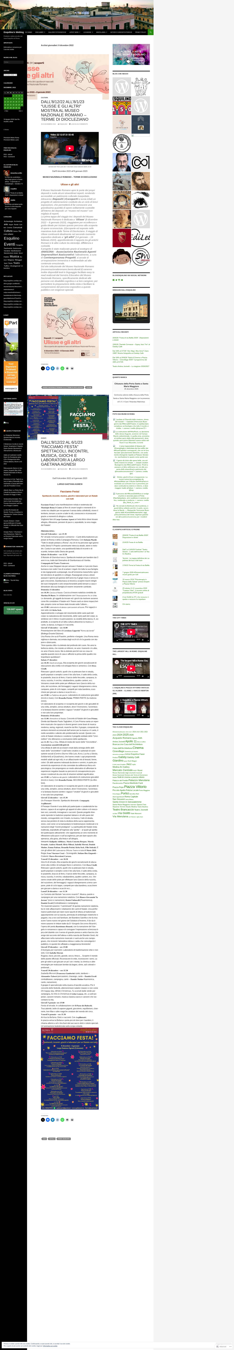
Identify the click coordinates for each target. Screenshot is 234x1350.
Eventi (43, 438)
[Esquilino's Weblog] (122, 143)
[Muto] (143, 640)
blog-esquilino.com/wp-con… (13, 281)
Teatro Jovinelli (141, 810)
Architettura (18, 221)
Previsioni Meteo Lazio (11, 140)
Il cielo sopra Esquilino (119, 764)
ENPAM (127, 754)
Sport (5, 263)
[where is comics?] (122, 257)
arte (6, 224)
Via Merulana (120, 816)
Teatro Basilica (142, 807)
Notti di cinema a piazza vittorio (130, 777)
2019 (134, 732)
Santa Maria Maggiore (121, 804)
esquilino (63, 124)
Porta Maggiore (144, 790)
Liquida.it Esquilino (13, 431)
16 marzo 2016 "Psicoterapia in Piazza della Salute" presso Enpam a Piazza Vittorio (135, 581)
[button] (125, 314)
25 (22, 105)
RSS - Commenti (9, 157)
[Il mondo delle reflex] (122, 86)
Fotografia (19, 245)
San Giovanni (119, 799)
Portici (125, 793)
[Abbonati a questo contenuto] (4, 431)
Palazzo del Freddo (120, 780)
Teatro (16, 263)
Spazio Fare (141, 804)
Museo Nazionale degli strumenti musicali (127, 773)
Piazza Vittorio (135, 787)
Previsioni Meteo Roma (11, 138)
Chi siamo (28, 32)
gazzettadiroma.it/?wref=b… (13, 298)
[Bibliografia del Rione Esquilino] (141, 124)
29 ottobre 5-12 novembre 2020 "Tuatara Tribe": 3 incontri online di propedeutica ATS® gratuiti (135, 590)
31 (19, 108)
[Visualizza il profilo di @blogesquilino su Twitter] (116, 280)
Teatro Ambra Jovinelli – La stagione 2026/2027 (131, 366)
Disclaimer (39, 32)
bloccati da (14, 610)
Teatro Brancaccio (123, 809)
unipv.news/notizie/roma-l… (13, 292)
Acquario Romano (122, 738)
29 (13, 108)
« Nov (6, 111)
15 (13, 102)
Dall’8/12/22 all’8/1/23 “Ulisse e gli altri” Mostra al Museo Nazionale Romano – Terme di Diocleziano (64, 110)
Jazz (129, 764)
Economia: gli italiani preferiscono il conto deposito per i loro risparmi (14, 206)
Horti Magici (132, 761)
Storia (10, 263)
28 (11, 108)
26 (5, 108)
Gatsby (122, 757)
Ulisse (89, 387)
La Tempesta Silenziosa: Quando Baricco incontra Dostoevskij (12, 437)
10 (19, 99)
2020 (138, 732)
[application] (131, 631)
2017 (130, 732)
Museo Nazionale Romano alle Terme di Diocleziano (63, 387)
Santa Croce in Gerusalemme (127, 802)
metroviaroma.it (9, 289)
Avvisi (16, 224)
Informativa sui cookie (50, 1346)
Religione (11, 260)
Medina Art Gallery (121, 767)
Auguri (11, 224)
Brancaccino (118, 744)
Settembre (133, 804)
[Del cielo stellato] (141, 238)
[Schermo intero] (147, 640)
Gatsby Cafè (133, 757)
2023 (115, 735)
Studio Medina (131, 807)
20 (8, 105)
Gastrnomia (8, 248)
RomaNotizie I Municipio (14, 546)
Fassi (142, 754)
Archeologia (8, 221)
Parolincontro (118, 783)
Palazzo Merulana (139, 780)
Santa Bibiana (129, 799)
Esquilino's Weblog (14, 32)
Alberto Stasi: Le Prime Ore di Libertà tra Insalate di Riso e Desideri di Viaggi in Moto (13, 492)
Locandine (87, 32)
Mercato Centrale (123, 770)
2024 (119, 734)
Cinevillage (118, 751)
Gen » (21, 111)
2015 (127, 732)
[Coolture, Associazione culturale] (141, 162)
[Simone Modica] (141, 257)
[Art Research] (122, 124)
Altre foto (116, 520)
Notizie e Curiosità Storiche (121, 32)
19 (5, 105)
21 (11, 105)
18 (22, 102)
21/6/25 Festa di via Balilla (132, 542)
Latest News (73, 32)
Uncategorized (15, 266)
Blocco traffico (141, 741)
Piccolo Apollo (119, 790)
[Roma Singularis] (141, 200)
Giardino (118, 760)
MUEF (135, 770)
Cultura (44, 98)
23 (16, 105)
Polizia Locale (132, 790)
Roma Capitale (131, 796)
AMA (140, 738)
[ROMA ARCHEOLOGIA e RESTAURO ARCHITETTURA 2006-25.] (122, 219)
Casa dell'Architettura (133, 744)
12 (5, 102)
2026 (131, 735)
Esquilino (135, 754)
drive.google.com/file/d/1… (12, 284)
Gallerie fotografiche (57, 32)
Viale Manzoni (136, 813)
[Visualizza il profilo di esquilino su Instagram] (119, 280)
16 (16, 102)
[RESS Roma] (141, 219)
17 (19, 102)
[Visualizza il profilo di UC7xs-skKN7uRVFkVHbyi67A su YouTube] (122, 280)
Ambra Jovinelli (119, 742)
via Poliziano (132, 817)
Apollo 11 (131, 741)
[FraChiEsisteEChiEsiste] (122, 181)
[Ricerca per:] (13, 62)
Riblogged (18, 260)
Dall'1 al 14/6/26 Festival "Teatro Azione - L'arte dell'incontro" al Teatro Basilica (136, 551)
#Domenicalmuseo (119, 732)
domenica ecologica (118, 754)
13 (8, 102)
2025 (126, 734)
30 (16, 108)
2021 (142, 732)
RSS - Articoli (8, 154)
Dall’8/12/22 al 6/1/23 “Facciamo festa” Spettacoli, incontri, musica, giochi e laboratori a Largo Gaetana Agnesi (64, 453)
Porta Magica (116, 794)
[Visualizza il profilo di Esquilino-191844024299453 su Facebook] (114, 280)
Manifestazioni (16, 251)
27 (8, 108)
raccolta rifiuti (134, 794)
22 (13, 105)
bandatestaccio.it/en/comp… (13, 295)
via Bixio (115, 813)
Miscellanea (100, 32)
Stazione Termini (119, 807)
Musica (14, 256)
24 (19, 105)
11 (22, 99)
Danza (15, 231)
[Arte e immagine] (122, 200)
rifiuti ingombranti (118, 797)
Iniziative (7, 251)
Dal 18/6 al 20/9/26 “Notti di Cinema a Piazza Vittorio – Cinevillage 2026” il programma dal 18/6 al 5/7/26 (130, 360)
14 (11, 102)
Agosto (134, 738)
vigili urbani (139, 817)
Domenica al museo (131, 751)
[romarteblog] (141, 181)
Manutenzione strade (11, 253)
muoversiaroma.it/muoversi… (13, 286)
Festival (115, 757)
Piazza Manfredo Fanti (133, 783)
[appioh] (141, 105)
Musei (139, 770)
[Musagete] (141, 86)
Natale (52, 1139)
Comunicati (17, 227)
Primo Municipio (64, 1139)
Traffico (6, 266)
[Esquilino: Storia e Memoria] (122, 105)
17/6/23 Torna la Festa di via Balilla (135, 565)
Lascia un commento (79, 124)
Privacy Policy (140, 32)
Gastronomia (17, 248)
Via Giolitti (124, 813)
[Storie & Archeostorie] (141, 143)
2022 (44, 1139)
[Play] (116, 640)
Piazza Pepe (118, 787)
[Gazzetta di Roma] (122, 162)
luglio (134, 764)
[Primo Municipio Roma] (122, 238)
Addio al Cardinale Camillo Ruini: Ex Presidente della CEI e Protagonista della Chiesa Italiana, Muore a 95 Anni (13, 459)
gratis (125, 761)
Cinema (138, 748)
